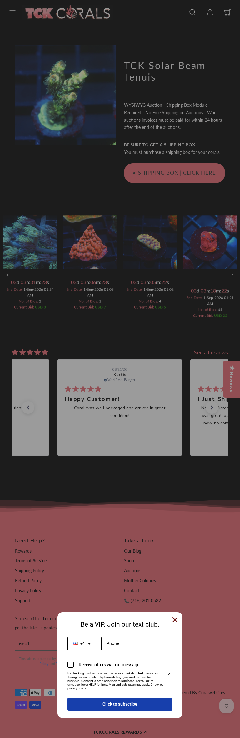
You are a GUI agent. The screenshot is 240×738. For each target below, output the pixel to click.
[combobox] (82, 643)
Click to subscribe (120, 703)
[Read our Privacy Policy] (168, 674)
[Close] (175, 619)
